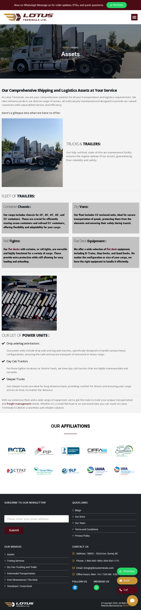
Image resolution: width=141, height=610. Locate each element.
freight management (19, 403)
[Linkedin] (75, 587)
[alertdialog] (70, 5)
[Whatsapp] (96, 587)
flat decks (14, 249)
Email (126, 580)
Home (66, 47)
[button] (134, 17)
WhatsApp (129, 571)
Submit (14, 530)
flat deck (112, 249)
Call (126, 589)
